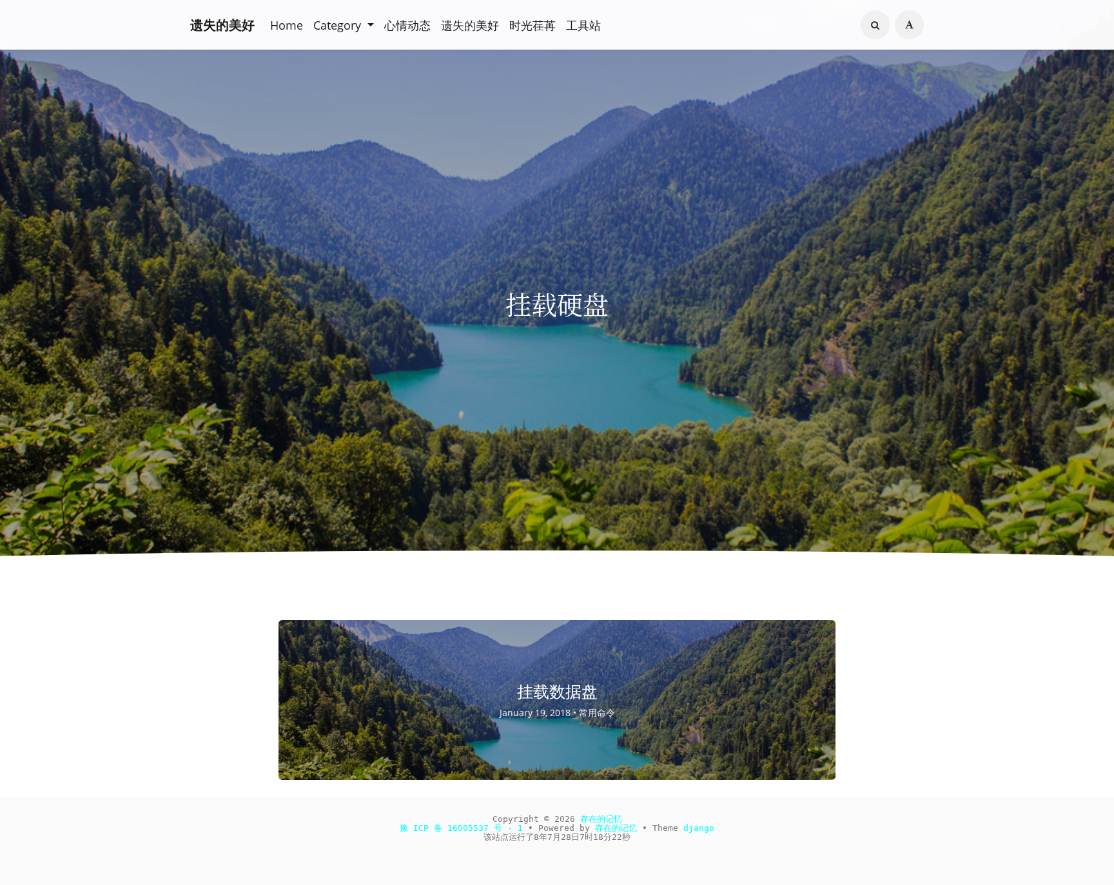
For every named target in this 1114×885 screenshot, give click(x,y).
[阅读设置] (911, 23)
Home (285, 23)
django (680, 825)
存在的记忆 (595, 816)
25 (608, 833)
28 (564, 833)
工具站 (555, 23)
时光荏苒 (508, 23)
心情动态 (395, 23)
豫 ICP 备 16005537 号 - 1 (473, 825)
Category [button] (333, 23)
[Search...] (880, 24)
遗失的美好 (222, 23)
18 (592, 833)
